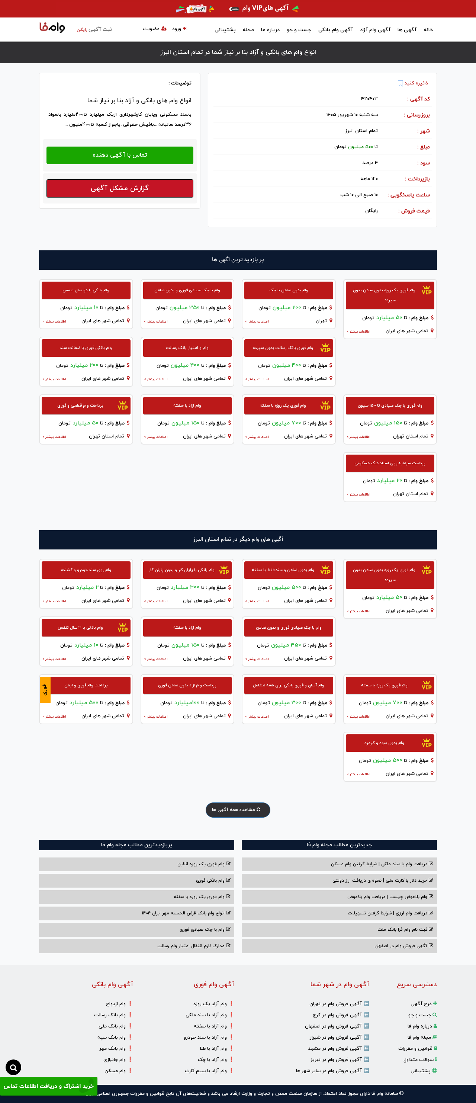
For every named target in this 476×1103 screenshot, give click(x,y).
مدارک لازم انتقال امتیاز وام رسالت (191, 946)
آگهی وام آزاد (375, 29)
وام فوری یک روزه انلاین (201, 864)
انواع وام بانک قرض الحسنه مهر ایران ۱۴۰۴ (184, 913)
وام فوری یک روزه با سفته (200, 897)
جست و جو (299, 29)
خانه (428, 29)
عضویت (151, 29)
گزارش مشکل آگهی (120, 188)
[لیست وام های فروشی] (52, 28)
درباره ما (270, 29)
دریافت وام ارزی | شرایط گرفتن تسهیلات (388, 913)
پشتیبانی (225, 29)
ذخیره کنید (415, 83)
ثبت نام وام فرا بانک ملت (403, 930)
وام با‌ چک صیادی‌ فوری (203, 930)
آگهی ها (407, 29)
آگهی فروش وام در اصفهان (401, 946)
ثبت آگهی (94, 29)
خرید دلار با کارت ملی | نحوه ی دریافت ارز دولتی (380, 881)
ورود (176, 29)
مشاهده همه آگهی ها (234, 810)
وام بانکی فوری (211, 881)
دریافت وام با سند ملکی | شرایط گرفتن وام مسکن (380, 864)
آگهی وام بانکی (335, 29)
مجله (248, 29)
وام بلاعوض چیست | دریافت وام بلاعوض (388, 897)
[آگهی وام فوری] (238, 8)
